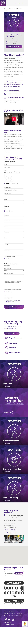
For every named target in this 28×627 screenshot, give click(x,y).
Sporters (11, 8)
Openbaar (15, 183)
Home (5, 8)
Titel (5, 208)
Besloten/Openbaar (8, 181)
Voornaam (6, 215)
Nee (11, 259)
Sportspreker (19, 8)
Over (5, 296)
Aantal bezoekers (8, 193)
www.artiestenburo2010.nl (10, 532)
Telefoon (6, 233)
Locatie (5, 199)
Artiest (6, 164)
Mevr (12, 211)
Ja (6, 259)
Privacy (5, 615)
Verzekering (19, 613)
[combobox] (6, 172)
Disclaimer (11, 611)
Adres (5, 239)
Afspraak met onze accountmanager (12, 289)
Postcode (6, 244)
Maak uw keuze (7, 268)
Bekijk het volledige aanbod (12, 333)
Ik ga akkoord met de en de (13, 302)
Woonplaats (6, 250)
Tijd (5, 175)
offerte (16, 101)
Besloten (8, 183)
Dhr (7, 211)
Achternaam (7, 221)
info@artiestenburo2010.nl (16, 97)
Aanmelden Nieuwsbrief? (9, 256)
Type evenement (7, 187)
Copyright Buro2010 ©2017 (15, 615)
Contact (5, 611)
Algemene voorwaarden (9, 613)
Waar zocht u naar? (8, 273)
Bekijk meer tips (8, 412)
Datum (6, 170)
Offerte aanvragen (14, 46)
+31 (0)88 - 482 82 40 (13, 94)
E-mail (5, 227)
